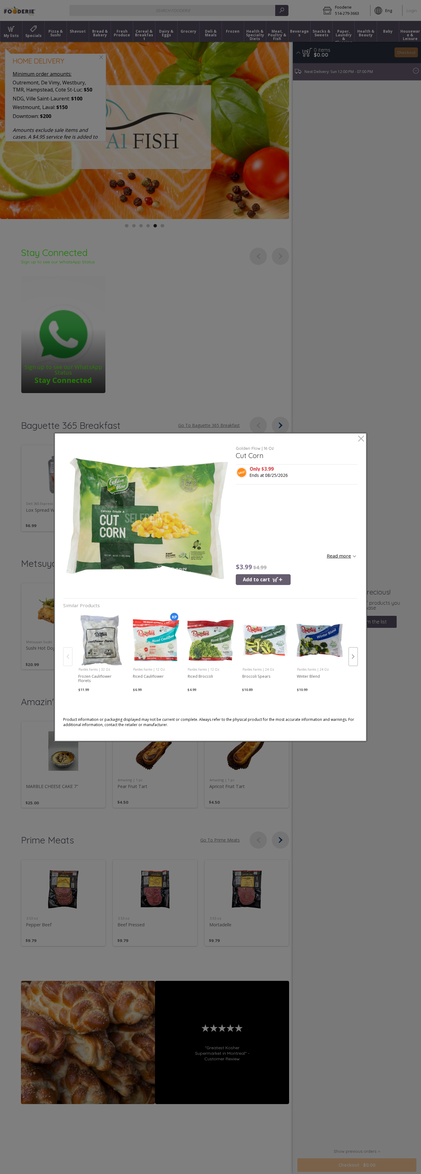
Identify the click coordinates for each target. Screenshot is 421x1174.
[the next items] (353, 656)
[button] (147, 518)
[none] (101, 650)
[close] (361, 439)
